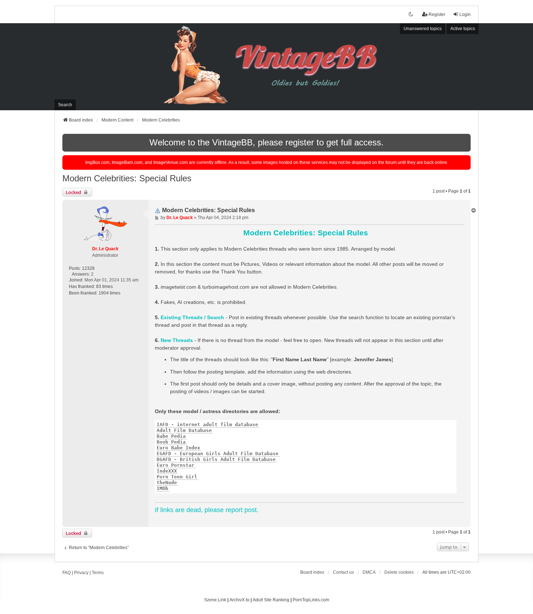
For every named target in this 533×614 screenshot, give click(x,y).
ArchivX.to (239, 599)
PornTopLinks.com (311, 599)
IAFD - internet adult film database (207, 424)
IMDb (162, 488)
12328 (88, 268)
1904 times (109, 293)
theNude (167, 482)
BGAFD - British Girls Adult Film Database (216, 459)
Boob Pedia (171, 442)
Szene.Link (215, 599)
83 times (104, 286)
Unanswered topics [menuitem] (423, 28)
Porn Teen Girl (177, 476)
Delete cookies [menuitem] (399, 572)
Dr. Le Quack (105, 248)
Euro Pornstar (175, 465)
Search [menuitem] (65, 104)
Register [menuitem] (437, 14)
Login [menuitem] (465, 14)
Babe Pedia (171, 436)
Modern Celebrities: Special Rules (126, 178)
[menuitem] (369, 572)
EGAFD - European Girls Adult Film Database (217, 453)
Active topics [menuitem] (462, 28)
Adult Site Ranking (271, 599)
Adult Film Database (184, 430)
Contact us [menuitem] (343, 572)
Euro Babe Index (178, 447)
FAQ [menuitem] (66, 572)
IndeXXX (167, 471)
